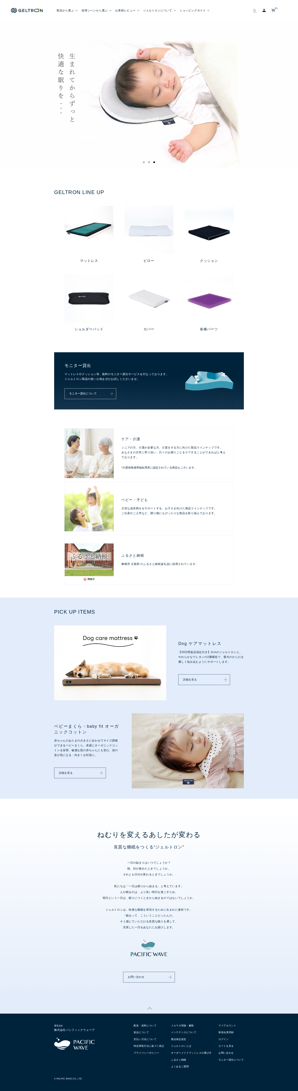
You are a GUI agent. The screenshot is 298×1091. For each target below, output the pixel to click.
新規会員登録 (226, 1032)
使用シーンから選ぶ (95, 10)
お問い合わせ (136, 976)
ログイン (223, 1039)
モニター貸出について (83, 393)
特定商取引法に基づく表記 (149, 1046)
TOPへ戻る (149, 1008)
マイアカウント (227, 1025)
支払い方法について (145, 1039)
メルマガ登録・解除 (182, 1025)
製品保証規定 (178, 1039)
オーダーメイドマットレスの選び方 (191, 1052)
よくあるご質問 (180, 1066)
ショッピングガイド (193, 10)
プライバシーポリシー (146, 1052)
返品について (141, 1032)
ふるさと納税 (178, 1059)
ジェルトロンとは (181, 1046)
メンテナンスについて (183, 1032)
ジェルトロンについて (157, 10)
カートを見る (226, 1046)
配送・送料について (145, 1025)
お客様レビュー (125, 10)
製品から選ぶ (65, 10)
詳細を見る (190, 679)
